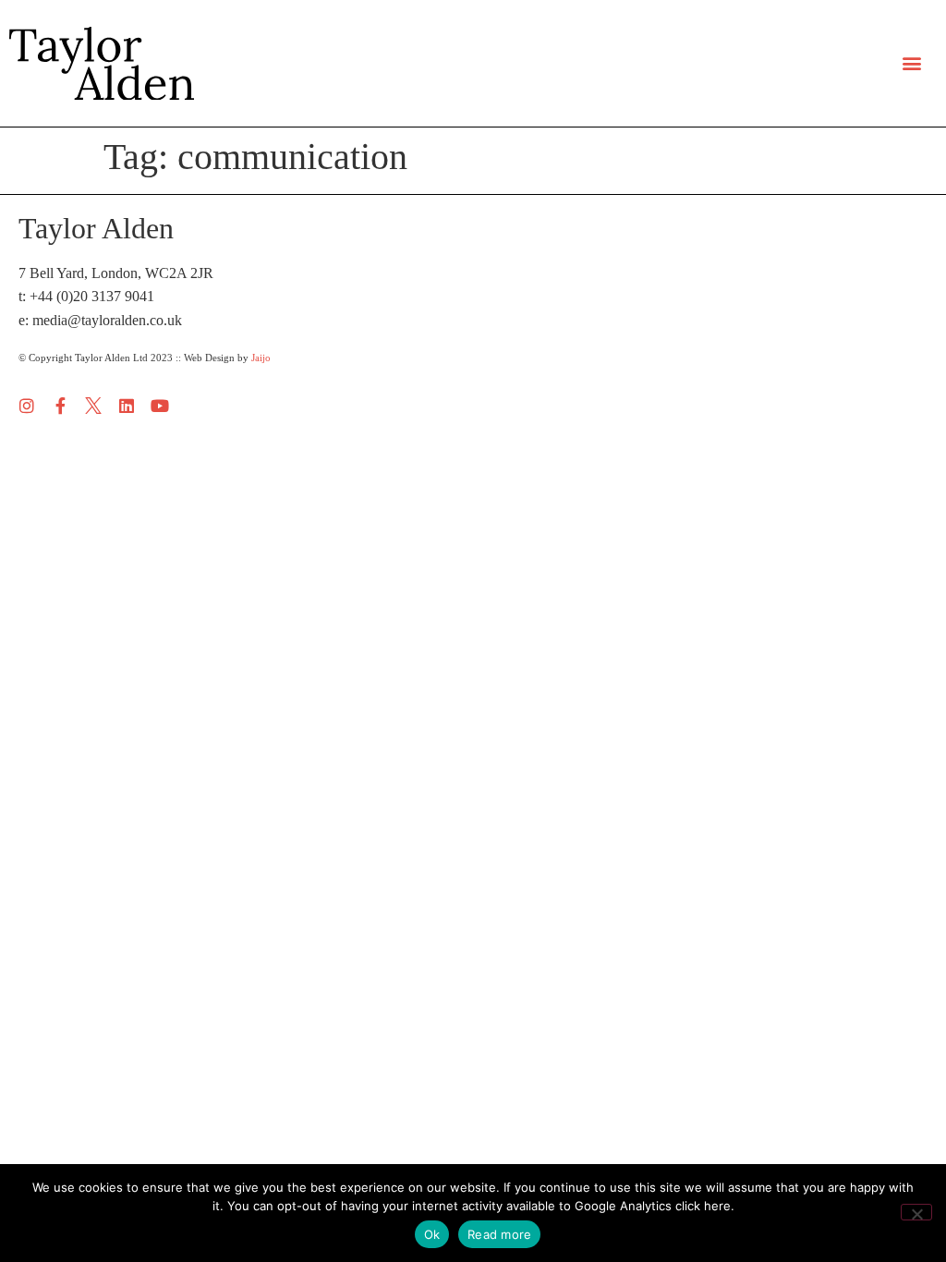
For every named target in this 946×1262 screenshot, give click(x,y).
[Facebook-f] (60, 405)
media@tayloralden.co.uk (107, 320)
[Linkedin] (126, 405)
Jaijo (261, 357)
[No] (916, 1212)
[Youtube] (160, 405)
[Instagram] (26, 405)
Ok (432, 1234)
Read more (499, 1234)
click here (703, 1205)
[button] (912, 63)
